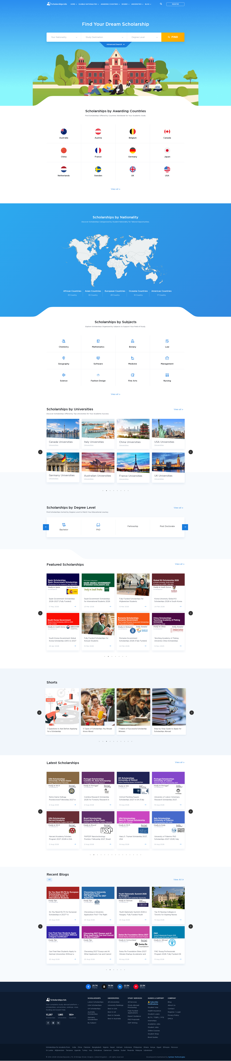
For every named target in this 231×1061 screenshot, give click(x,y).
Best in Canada (114, 1015)
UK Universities (93, 476)
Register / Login (174, 1012)
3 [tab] (110, 490)
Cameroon (108, 1050)
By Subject (92, 1023)
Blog (147, 4)
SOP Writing (132, 1023)
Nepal (112, 1047)
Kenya (152, 1047)
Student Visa (153, 1007)
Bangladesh (96, 1047)
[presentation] (46, 527)
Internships (152, 1021)
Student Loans (154, 1014)
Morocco (174, 1047)
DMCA (170, 1019)
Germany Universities (132, 475)
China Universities (59, 442)
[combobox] (63, 37)
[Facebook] (48, 1023)
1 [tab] (103, 490)
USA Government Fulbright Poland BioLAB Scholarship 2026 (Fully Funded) (168, 640)
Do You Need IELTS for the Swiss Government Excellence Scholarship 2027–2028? (168, 914)
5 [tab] (117, 490)
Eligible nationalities (88, 4)
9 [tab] (128, 741)
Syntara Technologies (176, 1057)
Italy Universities (164, 442)
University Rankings (115, 1005)
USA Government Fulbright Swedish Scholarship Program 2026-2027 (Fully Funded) (166, 601)
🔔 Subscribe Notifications (153, 1003)
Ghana (146, 1047)
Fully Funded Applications (133, 1012)
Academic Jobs (154, 1024)
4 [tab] (113, 490)
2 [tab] (106, 490)
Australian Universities (167, 476)
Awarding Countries (109, 4)
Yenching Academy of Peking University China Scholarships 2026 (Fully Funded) (131, 640)
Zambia (116, 1050)
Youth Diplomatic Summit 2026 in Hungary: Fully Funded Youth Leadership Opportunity (62, 914)
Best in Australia (114, 1019)
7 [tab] (124, 490)
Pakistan (87, 1047)
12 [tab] (130, 855)
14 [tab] (137, 855)
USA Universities (94, 442)
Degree (125, 4)
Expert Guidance (134, 1016)
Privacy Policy (173, 1015)
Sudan (123, 1050)
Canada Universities (131, 442)
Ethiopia (166, 1047)
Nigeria (105, 1047)
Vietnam (119, 1047)
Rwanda (130, 1050)
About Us (171, 1005)
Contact (171, 1009)
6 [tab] (121, 490)
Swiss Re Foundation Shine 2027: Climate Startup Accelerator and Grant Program (63, 954)
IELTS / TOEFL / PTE (156, 1017)
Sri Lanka (49, 1050)
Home (73, 4)
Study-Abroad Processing (133, 1006)
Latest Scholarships (95, 1002)
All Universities (113, 1002)
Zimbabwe (98, 1050)
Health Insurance (154, 1011)
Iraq (90, 1050)
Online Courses (154, 1031)
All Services (132, 1002)
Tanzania (69, 1050)
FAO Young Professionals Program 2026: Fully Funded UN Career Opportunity (97, 954)
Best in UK (112, 1012)
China (80, 1047)
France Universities (60, 476)
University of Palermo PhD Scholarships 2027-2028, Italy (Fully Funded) (131, 839)
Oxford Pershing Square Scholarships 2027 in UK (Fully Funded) (96, 799)
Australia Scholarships (93, 1013)
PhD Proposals (133, 1019)
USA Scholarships (95, 1005)
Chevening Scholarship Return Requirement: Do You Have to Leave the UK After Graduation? (167, 954)
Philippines (137, 1047)
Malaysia (138, 1050)
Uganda (77, 1050)
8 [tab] (128, 490)
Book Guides (153, 1037)
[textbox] (63, 37)
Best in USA (112, 1009)
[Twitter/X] (53, 1023)
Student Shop (153, 1034)
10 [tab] (132, 741)
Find (174, 37)
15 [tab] (141, 855)
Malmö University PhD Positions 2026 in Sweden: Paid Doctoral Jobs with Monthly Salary (132, 914)
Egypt (159, 1047)
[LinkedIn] (58, 1023)
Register (175, 4)
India (74, 1047)
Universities (136, 4)
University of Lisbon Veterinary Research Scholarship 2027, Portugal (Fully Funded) (131, 799)
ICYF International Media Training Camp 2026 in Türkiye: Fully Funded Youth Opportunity (132, 954)
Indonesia (128, 1047)
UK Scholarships (94, 1009)
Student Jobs (153, 1027)
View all (115, 189)
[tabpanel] (63, 452)
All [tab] (49, 879)
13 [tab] (133, 855)
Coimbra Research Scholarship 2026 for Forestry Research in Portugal (61, 799)
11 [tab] (126, 855)
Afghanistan (59, 1050)
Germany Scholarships (93, 1018)
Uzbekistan (148, 1050)
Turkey (84, 1050)
